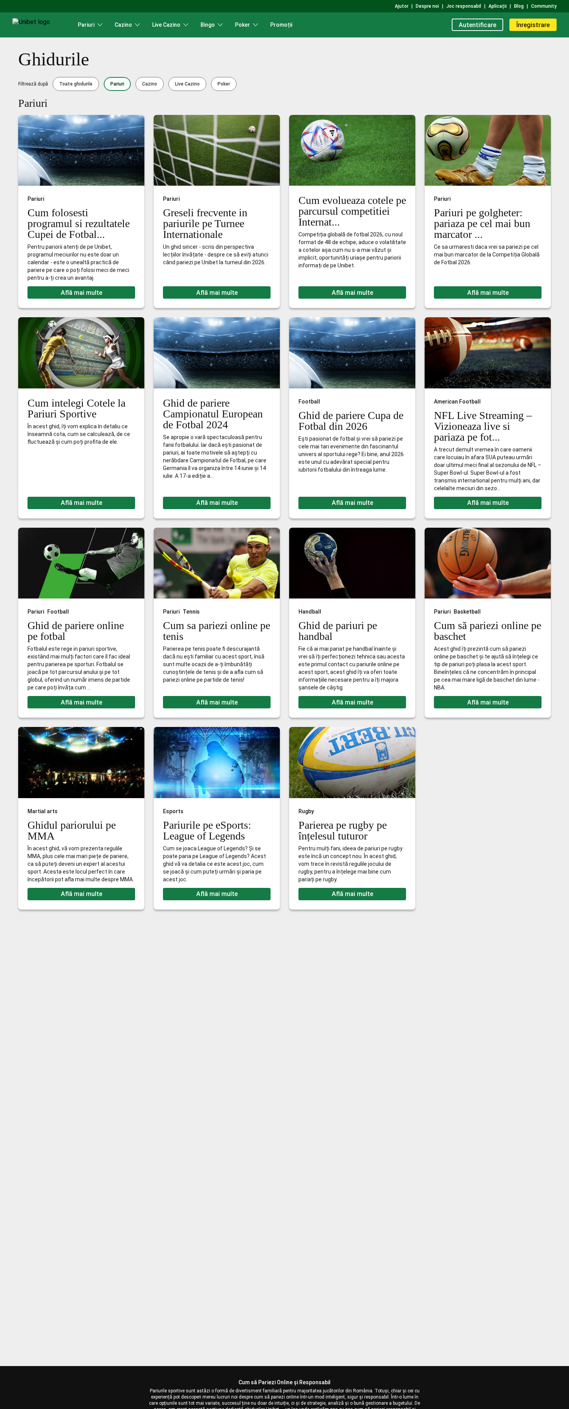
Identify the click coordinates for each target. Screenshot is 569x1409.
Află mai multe (81, 292)
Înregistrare (533, 25)
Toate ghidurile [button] (76, 84)
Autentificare (477, 25)
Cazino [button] (149, 84)
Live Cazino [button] (187, 84)
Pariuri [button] (117, 84)
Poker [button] (224, 84)
